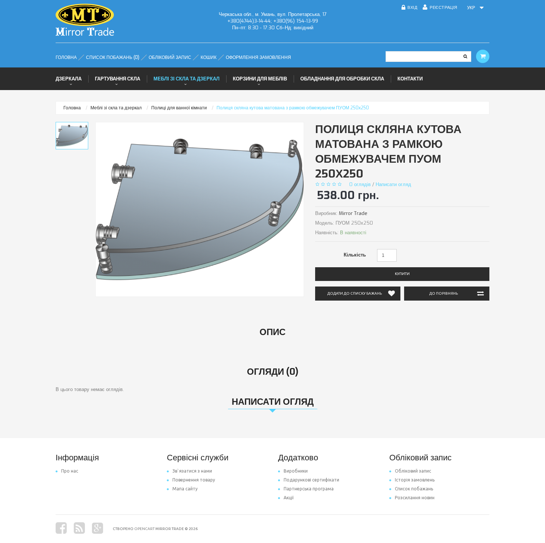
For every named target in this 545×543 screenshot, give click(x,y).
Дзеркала (69, 79)
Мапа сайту (185, 488)
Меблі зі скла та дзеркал (186, 79)
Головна (72, 108)
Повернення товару (193, 479)
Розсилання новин (415, 497)
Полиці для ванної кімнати (179, 108)
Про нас (69, 470)
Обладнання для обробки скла (342, 79)
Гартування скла (117, 79)
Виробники (296, 470)
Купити (402, 274)
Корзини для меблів (260, 79)
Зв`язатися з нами (192, 470)
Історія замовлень (415, 479)
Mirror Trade (353, 213)
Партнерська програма (309, 488)
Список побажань (414, 488)
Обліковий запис (413, 470)
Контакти (410, 79)
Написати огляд (393, 184)
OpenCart (144, 529)
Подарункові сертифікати (311, 479)
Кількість (355, 255)
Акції (289, 497)
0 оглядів (360, 184)
